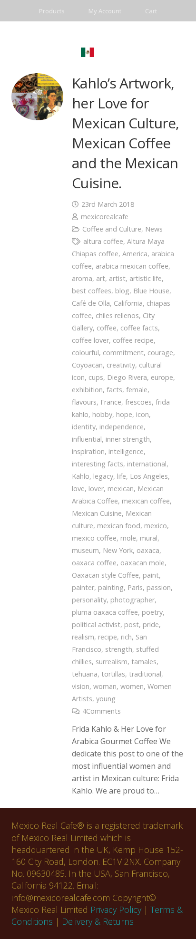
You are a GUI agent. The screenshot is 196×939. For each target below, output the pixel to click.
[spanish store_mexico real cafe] (87, 52)
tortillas (113, 673)
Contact (51, 32)
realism (83, 636)
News (154, 228)
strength (118, 649)
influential (87, 439)
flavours (84, 402)
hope (124, 414)
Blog (150, 32)
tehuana (85, 673)
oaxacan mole (142, 562)
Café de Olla (91, 303)
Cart (151, 11)
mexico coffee (94, 537)
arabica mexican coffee (132, 266)
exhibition (87, 389)
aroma (82, 278)
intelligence (126, 451)
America (134, 253)
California (128, 303)
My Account (104, 11)
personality (89, 599)
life (121, 476)
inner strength (128, 439)
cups (95, 377)
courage (160, 352)
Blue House (151, 290)
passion (159, 587)
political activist (96, 624)
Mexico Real (103, 32)
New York (118, 550)
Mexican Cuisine (97, 513)
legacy (103, 476)
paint (151, 575)
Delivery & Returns (98, 921)
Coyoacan (87, 364)
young (106, 698)
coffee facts (139, 327)
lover (96, 488)
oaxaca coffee (94, 562)
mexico (155, 525)
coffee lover (90, 340)
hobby (102, 414)
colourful (85, 352)
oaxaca (148, 550)
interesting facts (97, 463)
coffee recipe (133, 340)
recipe (107, 636)
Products (52, 11)
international (147, 463)
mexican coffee (146, 500)
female (136, 389)
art (100, 278)
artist (117, 278)
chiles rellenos (117, 315)
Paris (135, 587)
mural (148, 537)
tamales (144, 661)
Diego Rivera (127, 377)
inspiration (88, 451)
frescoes (138, 402)
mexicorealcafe (104, 216)
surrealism (111, 661)
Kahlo (80, 476)
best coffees (91, 290)
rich (126, 636)
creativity (121, 364)
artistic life (145, 278)
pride (151, 624)
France (110, 402)
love (78, 488)
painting (111, 587)
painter (83, 587)
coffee (107, 327)
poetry (152, 612)
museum (85, 550)
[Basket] (109, 52)
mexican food (118, 525)
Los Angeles (149, 476)
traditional (145, 673)
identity (84, 426)
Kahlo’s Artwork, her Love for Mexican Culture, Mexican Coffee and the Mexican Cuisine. (125, 133)
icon (142, 414)
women (132, 686)
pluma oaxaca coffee (105, 612)
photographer (132, 599)
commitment (123, 352)
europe (162, 377)
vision (80, 686)
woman (105, 686)
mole (128, 537)
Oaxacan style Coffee (105, 575)
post (131, 624)
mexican (121, 488)
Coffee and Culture (111, 228)
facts (114, 389)
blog (122, 290)
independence (121, 426)
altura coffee (103, 241)
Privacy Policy (115, 909)
